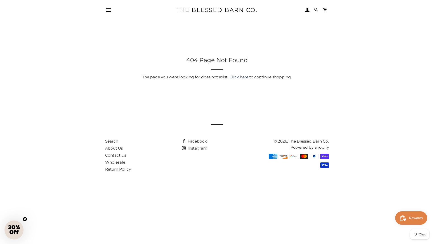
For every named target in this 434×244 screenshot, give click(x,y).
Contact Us (115, 155)
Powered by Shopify (309, 147)
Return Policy (118, 169)
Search (111, 141)
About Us (114, 148)
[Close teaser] (25, 219)
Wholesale (115, 162)
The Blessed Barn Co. (216, 10)
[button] (14, 230)
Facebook (197, 141)
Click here (238, 77)
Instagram (197, 148)
